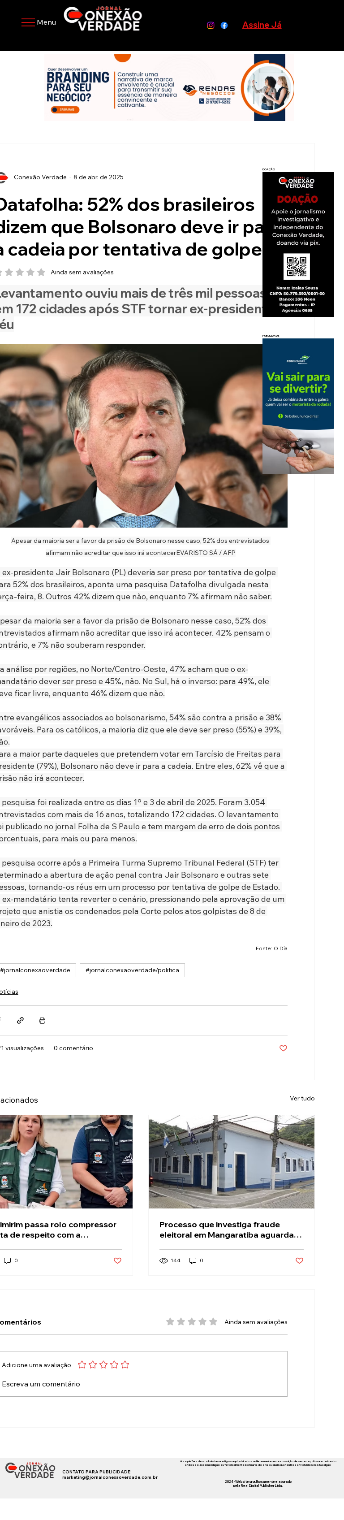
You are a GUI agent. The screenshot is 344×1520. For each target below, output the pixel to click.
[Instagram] (210, 25)
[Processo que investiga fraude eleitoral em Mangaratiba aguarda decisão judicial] (231, 1161)
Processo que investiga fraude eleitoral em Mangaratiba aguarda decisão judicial (226, 1229)
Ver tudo (302, 1098)
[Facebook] (224, 25)
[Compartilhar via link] (20, 1020)
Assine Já (262, 25)
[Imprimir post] (42, 1020)
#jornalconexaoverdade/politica (132, 970)
